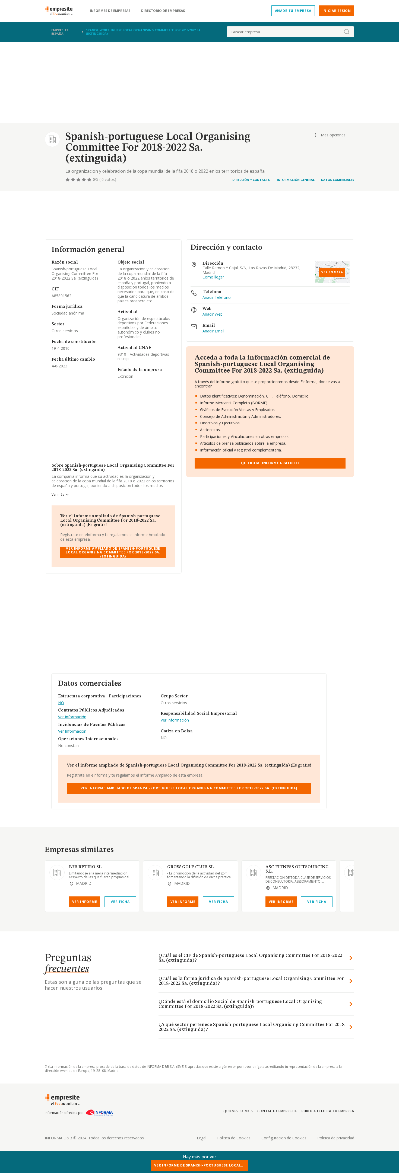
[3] (79, 179)
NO (61, 703)
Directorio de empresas (163, 11)
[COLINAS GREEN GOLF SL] (351, 872)
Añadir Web (212, 314)
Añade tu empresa (293, 10)
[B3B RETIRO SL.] (57, 872)
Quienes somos (238, 1111)
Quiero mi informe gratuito (270, 463)
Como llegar (213, 277)
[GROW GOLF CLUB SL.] (155, 872)
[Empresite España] (61, 11)
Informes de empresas (110, 11)
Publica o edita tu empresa (328, 1111)
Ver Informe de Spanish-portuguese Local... (199, 1165)
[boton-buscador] (346, 31)
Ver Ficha (120, 901)
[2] (73, 179)
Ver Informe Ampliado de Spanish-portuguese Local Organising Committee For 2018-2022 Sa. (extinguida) (113, 552)
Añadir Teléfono (216, 297)
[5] (90, 179)
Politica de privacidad (335, 1137)
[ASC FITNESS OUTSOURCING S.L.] (253, 872)
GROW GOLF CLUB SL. (191, 867)
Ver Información (72, 717)
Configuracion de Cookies (283, 1137)
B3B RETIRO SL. (86, 867)
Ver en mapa (332, 272)
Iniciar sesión (336, 10)
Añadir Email (213, 331)
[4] (84, 179)
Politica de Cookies (234, 1137)
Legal (201, 1137)
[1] (68, 179)
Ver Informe (84, 901)
